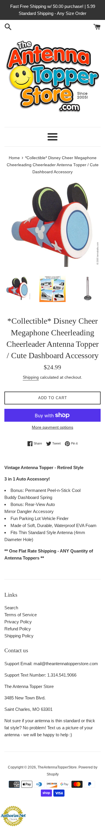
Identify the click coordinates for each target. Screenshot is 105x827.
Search (11, 607)
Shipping (31, 377)
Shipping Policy (19, 635)
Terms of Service (20, 614)
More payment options (52, 427)
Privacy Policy (18, 621)
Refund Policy (17, 628)
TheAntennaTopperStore (57, 767)
